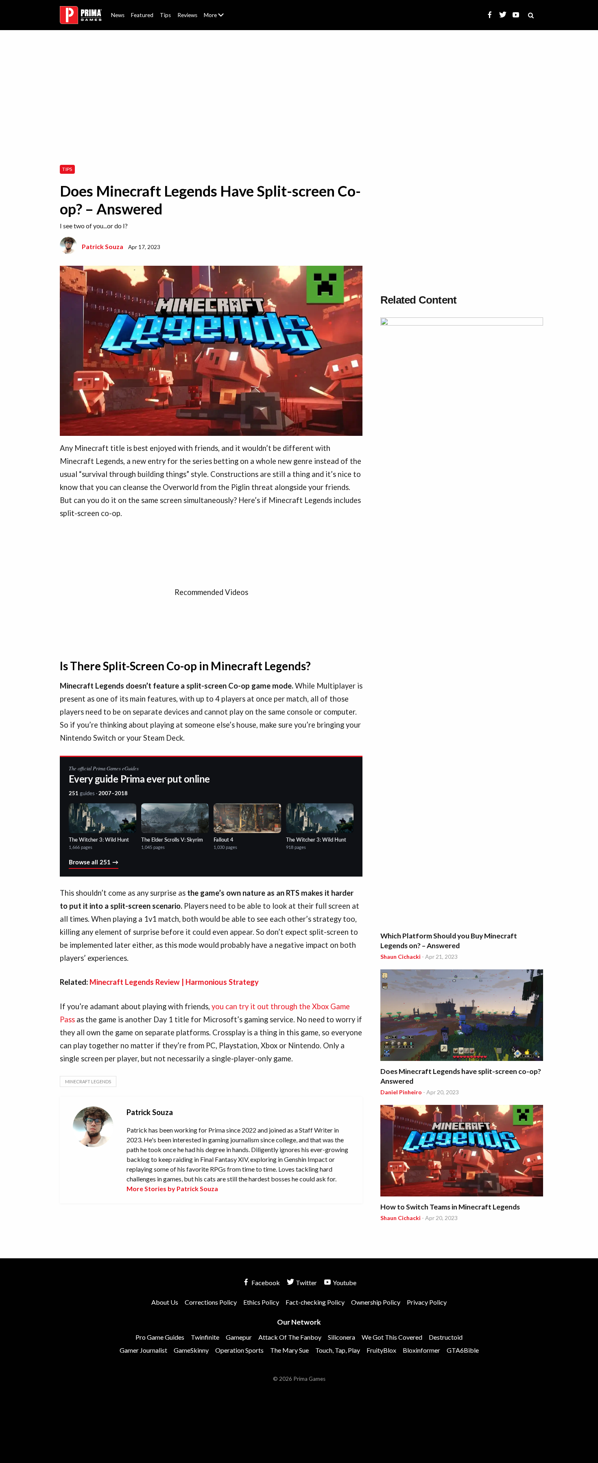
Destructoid (446, 1337)
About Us (215, 10)
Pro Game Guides (159, 1337)
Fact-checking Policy (315, 1302)
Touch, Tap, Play (337, 1350)
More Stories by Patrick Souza (172, 1188)
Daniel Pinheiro (401, 1092)
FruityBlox (381, 1350)
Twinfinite (205, 1337)
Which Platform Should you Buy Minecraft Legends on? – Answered (448, 941)
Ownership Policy (375, 1302)
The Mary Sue (289, 1350)
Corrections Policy (211, 1302)
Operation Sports (239, 1350)
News (117, 15)
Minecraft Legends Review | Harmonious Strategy (174, 982)
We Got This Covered (392, 1337)
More (218, 18)
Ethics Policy (261, 1302)
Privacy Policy (427, 1302)
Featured (142, 15)
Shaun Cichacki (400, 956)
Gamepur (239, 1337)
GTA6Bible (463, 1350)
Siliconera (341, 1337)
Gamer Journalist (143, 1350)
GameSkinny (191, 1350)
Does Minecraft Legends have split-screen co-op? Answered (460, 1076)
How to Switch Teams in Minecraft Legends (450, 1207)
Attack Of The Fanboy (289, 1337)
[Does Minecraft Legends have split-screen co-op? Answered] (461, 1016)
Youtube (344, 1282)
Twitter (306, 1282)
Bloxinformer (421, 1350)
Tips (165, 15)
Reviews (187, 15)
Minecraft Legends (88, 1081)
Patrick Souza (102, 246)
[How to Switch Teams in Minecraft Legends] (461, 1152)
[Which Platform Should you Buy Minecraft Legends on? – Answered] (461, 622)
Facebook (265, 1282)
